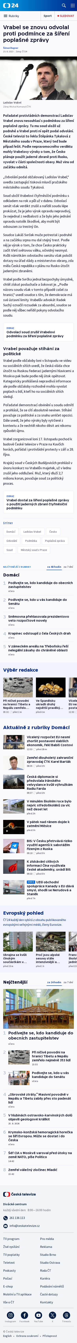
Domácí (11, 531)
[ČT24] (10, 5)
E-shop (8, 1286)
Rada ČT (45, 1270)
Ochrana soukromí (27, 1336)
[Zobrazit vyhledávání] (64, 5)
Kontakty (46, 1302)
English (7, 1336)
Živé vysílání (11, 1247)
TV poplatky (11, 1255)
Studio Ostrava (50, 1263)
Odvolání (12, 541)
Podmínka (31, 541)
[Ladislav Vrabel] (38, 78)
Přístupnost (50, 1336)
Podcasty (9, 1270)
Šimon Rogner (10, 47)
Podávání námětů (52, 1286)
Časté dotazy (49, 1294)
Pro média (47, 1239)
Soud (10, 550)
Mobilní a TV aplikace (17, 1294)
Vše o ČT (8, 1302)
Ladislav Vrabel (32, 531)
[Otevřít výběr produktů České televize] (72, 5)
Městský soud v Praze (34, 550)
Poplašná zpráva (55, 541)
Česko (53, 531)
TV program (11, 1239)
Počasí (7, 1278)
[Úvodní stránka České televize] (19, 1194)
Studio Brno (48, 1255)
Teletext (9, 1263)
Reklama (46, 1247)
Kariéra (45, 1278)
